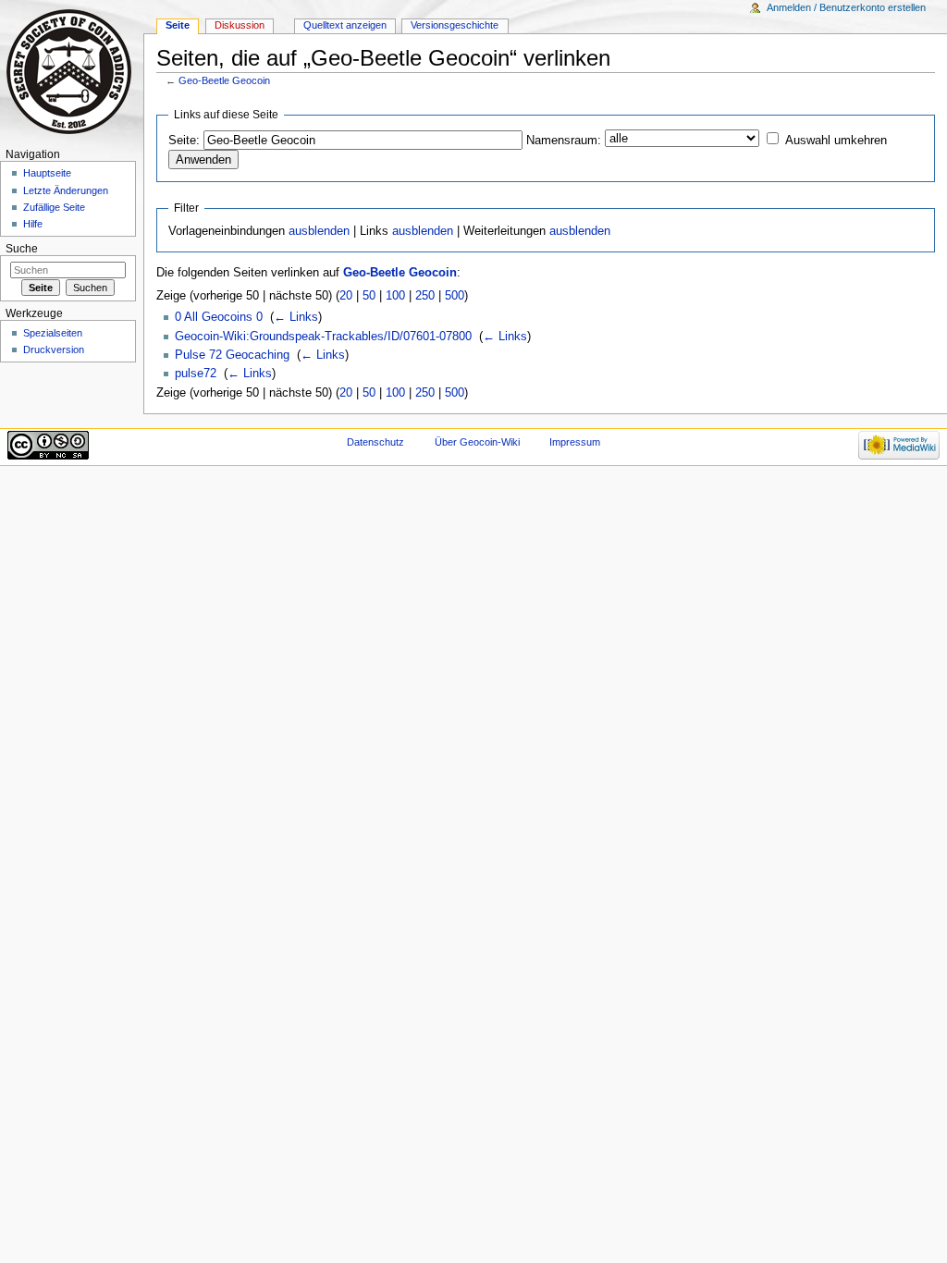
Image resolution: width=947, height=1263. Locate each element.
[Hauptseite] (71, 71)
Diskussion (239, 25)
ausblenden (319, 231)
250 (425, 295)
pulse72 (195, 373)
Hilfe (33, 223)
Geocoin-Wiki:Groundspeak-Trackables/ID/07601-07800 (323, 336)
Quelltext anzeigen (345, 25)
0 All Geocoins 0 (219, 317)
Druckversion (53, 349)
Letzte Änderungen (65, 190)
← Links (296, 317)
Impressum (574, 442)
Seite (178, 25)
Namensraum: (563, 140)
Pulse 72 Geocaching (232, 355)
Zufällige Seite (54, 207)
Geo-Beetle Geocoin (224, 80)
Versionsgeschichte (454, 25)
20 (345, 295)
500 (454, 295)
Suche (22, 248)
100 (395, 295)
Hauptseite (47, 172)
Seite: (184, 140)
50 (369, 295)
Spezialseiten (52, 332)
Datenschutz (375, 442)
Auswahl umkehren (836, 140)
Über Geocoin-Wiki (477, 442)
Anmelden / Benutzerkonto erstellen (846, 7)
